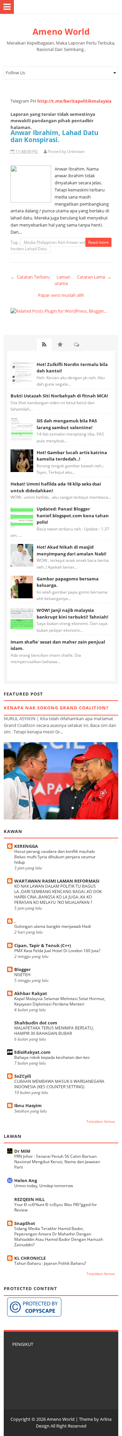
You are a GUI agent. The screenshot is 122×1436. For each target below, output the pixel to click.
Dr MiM (22, 1151)
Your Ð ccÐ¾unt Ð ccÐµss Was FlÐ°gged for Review (55, 1207)
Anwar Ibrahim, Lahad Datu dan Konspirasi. (54, 136)
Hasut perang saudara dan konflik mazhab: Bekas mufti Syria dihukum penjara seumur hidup (55, 856)
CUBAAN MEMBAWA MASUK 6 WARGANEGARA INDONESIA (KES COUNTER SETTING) (59, 1084)
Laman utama (62, 280)
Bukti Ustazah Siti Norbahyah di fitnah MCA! (59, 396)
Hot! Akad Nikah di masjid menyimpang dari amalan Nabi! (71, 550)
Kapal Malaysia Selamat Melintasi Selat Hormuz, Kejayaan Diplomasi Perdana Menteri (59, 1001)
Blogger (22, 969)
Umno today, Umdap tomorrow (43, 1186)
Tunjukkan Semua (100, 1121)
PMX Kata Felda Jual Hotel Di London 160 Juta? (57, 951)
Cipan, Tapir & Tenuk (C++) (42, 945)
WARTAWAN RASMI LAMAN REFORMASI (56, 881)
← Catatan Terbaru (30, 277)
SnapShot (24, 1223)
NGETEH (22, 974)
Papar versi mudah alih (61, 295)
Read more (98, 242)
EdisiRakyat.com (32, 1052)
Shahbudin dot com (35, 1023)
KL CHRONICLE (30, 1258)
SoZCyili (22, 1076)
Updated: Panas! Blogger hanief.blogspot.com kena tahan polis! (73, 515)
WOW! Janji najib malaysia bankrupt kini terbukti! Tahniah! (72, 613)
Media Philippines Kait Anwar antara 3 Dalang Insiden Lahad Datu (60, 245)
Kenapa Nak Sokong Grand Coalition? (56, 708)
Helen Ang (25, 1180)
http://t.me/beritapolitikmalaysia (74, 101)
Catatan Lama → (94, 277)
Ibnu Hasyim (28, 1105)
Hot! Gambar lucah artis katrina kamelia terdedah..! (72, 455)
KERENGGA (26, 846)
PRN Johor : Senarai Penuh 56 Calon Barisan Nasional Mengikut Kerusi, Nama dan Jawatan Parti (57, 1161)
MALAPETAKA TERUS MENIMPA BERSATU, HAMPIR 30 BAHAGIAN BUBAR (54, 1030)
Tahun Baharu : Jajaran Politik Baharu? (50, 1263)
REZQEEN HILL (29, 1199)
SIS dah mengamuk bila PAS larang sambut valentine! (67, 424)
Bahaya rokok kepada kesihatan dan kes (52, 1057)
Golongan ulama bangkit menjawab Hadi (52, 926)
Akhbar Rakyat (30, 993)
